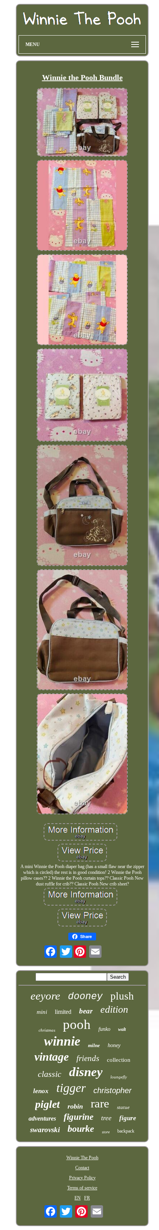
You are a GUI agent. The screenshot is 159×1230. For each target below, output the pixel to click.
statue (123, 1107)
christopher (112, 1090)
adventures (42, 1118)
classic (49, 1074)
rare (100, 1103)
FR (87, 1198)
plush (122, 996)
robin (75, 1106)
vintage (51, 1056)
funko (104, 1029)
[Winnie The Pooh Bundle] (82, 123)
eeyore (45, 995)
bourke (81, 1129)
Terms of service (82, 1188)
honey (114, 1045)
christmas (47, 1030)
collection (118, 1060)
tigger (71, 1088)
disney (86, 1072)
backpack (125, 1131)
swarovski (45, 1130)
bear (86, 1011)
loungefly (118, 1077)
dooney (85, 996)
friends (87, 1058)
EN (77, 1198)
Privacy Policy (82, 1178)
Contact (82, 1167)
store (106, 1132)
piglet (47, 1104)
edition (114, 1009)
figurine (78, 1117)
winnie (62, 1041)
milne (94, 1045)
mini (42, 1012)
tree (106, 1118)
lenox (41, 1091)
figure (127, 1118)
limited (63, 1011)
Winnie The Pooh (82, 1157)
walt (122, 1029)
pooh (77, 1024)
